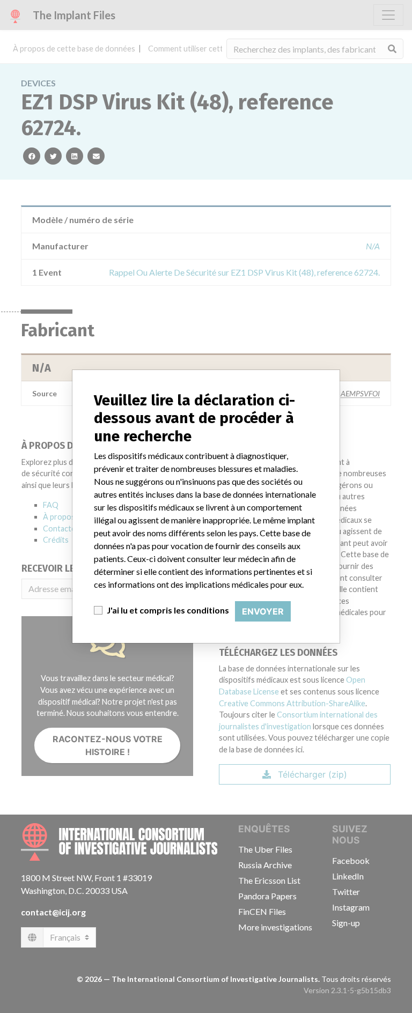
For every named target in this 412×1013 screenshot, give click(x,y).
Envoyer (263, 611)
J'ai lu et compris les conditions (168, 610)
